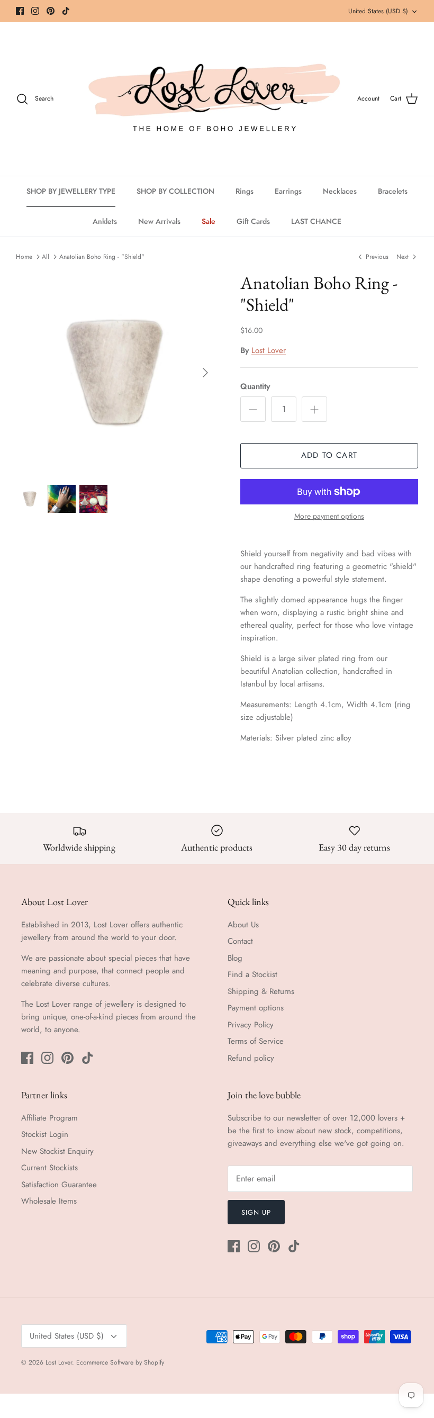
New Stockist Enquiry (57, 1151)
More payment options (329, 516)
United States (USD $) (378, 11)
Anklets (105, 221)
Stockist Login (44, 1134)
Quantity (255, 386)
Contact (240, 941)
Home (24, 256)
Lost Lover (268, 350)
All (45, 256)
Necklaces (340, 191)
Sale (208, 221)
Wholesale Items (49, 1201)
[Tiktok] (66, 11)
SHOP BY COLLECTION (175, 191)
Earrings (288, 191)
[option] (116, 372)
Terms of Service (256, 1041)
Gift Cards (253, 221)
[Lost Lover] (214, 99)
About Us (243, 925)
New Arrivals (159, 221)
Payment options (256, 1008)
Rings (245, 191)
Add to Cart (329, 455)
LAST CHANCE (316, 221)
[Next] (205, 372)
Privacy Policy (251, 1025)
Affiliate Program (49, 1118)
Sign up (256, 1212)
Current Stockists (49, 1167)
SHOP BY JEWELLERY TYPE (70, 191)
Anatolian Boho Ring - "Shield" (101, 256)
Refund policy (251, 1058)
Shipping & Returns (261, 991)
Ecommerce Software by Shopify (120, 1362)
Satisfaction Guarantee (59, 1184)
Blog (235, 958)
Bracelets (393, 191)
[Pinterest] (51, 11)
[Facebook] (20, 11)
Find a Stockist (252, 974)
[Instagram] (35, 11)
